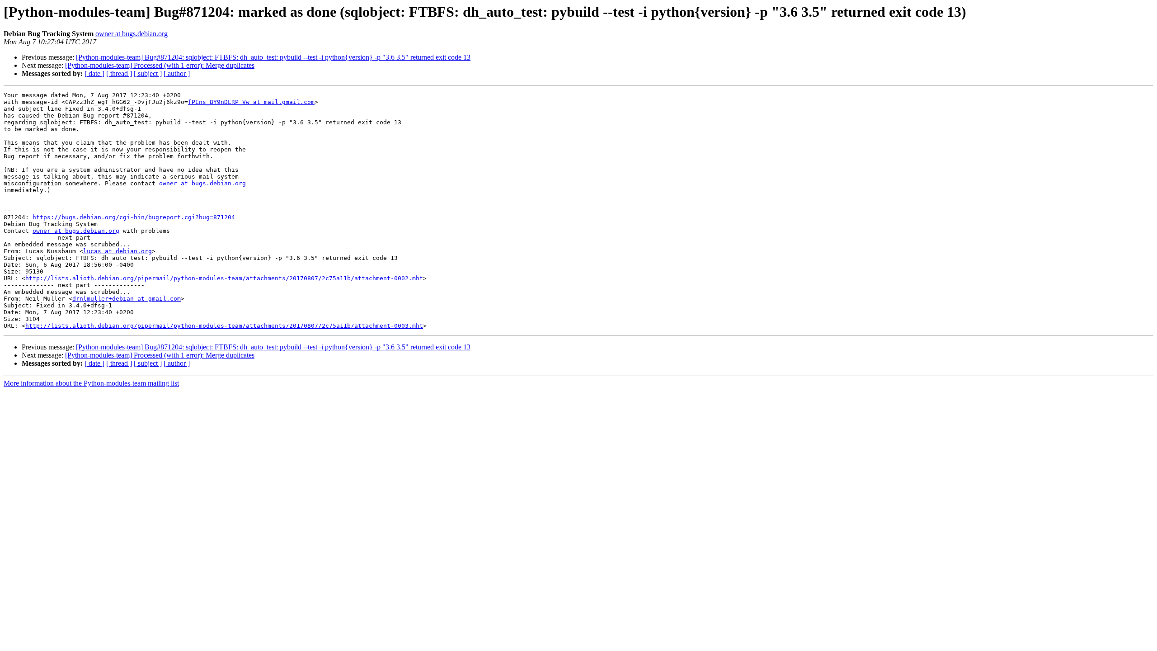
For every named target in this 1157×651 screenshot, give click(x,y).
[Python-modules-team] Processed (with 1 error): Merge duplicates (159, 65)
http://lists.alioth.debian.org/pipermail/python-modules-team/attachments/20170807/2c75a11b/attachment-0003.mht (224, 325)
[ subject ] (148, 73)
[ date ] (94, 73)
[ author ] (177, 73)
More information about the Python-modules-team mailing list (91, 383)
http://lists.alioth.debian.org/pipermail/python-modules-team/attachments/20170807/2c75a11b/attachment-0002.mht (224, 278)
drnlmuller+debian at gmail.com (126, 298)
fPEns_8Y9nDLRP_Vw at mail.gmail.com (251, 102)
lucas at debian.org (117, 251)
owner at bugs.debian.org (131, 34)
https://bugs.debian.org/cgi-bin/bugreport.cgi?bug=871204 (134, 217)
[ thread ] (119, 73)
